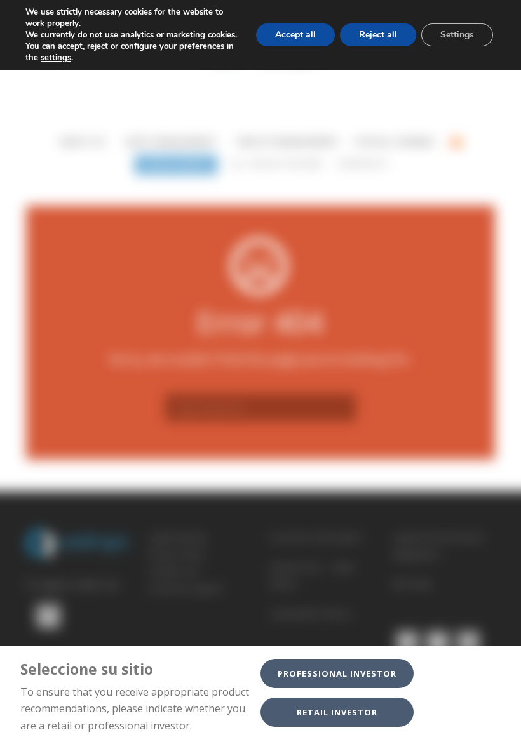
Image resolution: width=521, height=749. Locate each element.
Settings (457, 35)
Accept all (295, 35)
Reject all (378, 35)
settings (56, 57)
